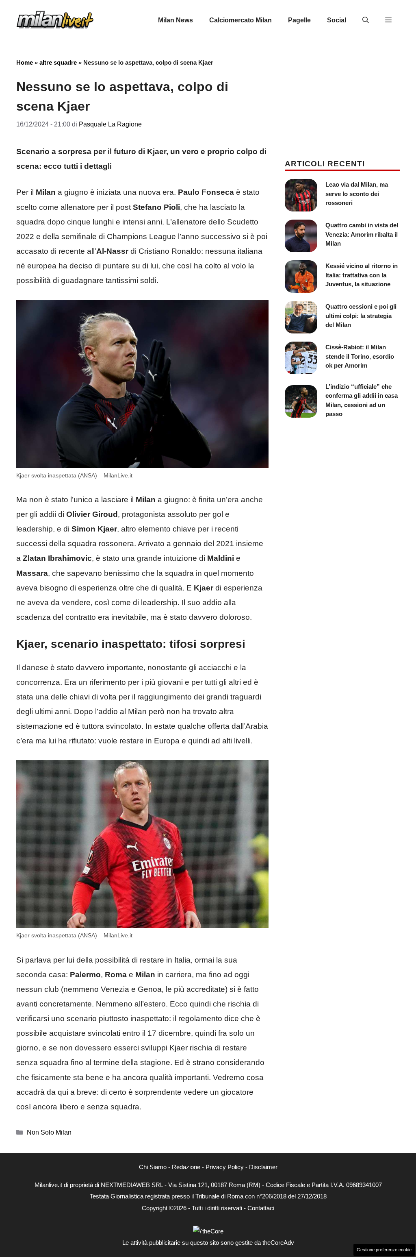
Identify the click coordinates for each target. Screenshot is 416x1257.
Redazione (186, 1166)
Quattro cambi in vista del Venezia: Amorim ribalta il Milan (361, 234)
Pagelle (299, 20)
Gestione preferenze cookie (384, 1249)
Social (336, 20)
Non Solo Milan (49, 1132)
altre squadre (58, 62)
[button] (365, 20)
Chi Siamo (153, 1166)
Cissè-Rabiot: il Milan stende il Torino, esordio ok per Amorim (359, 356)
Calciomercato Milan (240, 20)
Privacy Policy (225, 1166)
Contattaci (260, 1208)
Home (24, 62)
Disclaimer (263, 1166)
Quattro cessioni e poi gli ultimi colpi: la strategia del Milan (360, 315)
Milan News (175, 20)
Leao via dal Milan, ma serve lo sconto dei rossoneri (356, 193)
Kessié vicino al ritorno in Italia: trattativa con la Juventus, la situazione (361, 275)
